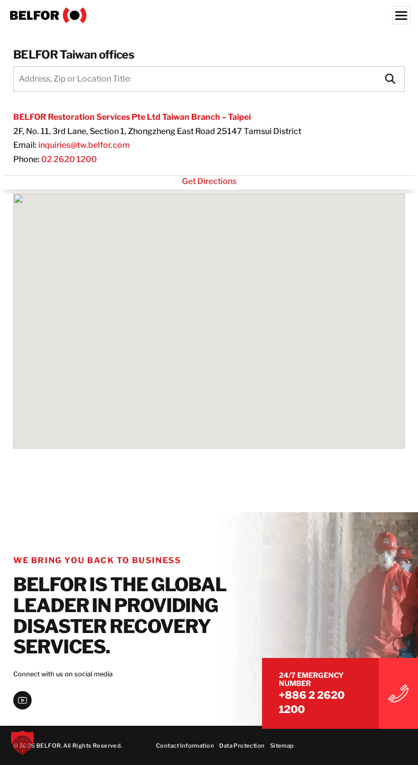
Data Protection (242, 745)
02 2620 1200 (69, 159)
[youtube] (22, 700)
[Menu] (401, 15)
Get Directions (209, 181)
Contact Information (185, 745)
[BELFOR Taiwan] (209, 15)
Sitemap (282, 745)
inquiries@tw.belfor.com (84, 145)
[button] (22, 742)
